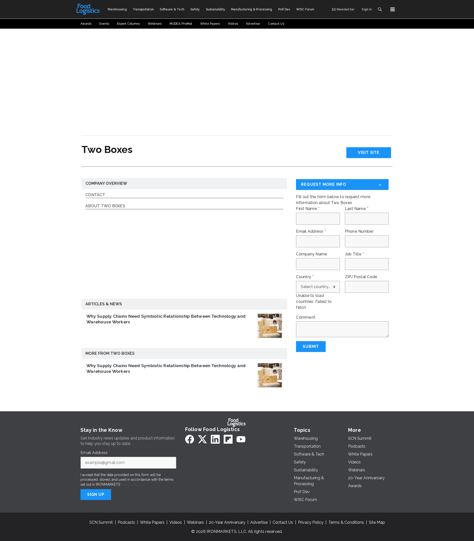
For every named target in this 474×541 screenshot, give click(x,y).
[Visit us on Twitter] (202, 439)
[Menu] (392, 9)
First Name (307, 209)
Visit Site (368, 152)
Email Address (311, 231)
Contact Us (283, 522)
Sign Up (95, 494)
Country (305, 277)
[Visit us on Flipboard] (228, 439)
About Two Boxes (105, 206)
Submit (311, 346)
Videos (175, 522)
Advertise (259, 522)
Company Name (311, 254)
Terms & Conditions (346, 522)
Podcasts (126, 522)
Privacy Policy (132, 484)
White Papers (152, 522)
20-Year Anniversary (227, 522)
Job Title (354, 254)
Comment (305, 317)
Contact (95, 195)
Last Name (357, 209)
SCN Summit (101, 522)
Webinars (195, 522)
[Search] (380, 9)
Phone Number (359, 231)
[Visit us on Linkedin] (215, 439)
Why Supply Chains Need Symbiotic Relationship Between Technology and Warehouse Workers (166, 318)
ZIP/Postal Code (361, 277)
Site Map (377, 522)
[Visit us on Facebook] (189, 439)
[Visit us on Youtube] (241, 439)
